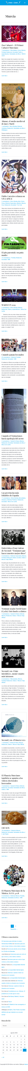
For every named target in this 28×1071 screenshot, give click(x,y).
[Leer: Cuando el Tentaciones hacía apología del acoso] (14, 410)
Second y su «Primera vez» (14, 740)
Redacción (9, 52)
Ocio (3, 205)
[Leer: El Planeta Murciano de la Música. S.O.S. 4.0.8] (14, 875)
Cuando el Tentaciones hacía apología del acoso (13, 437)
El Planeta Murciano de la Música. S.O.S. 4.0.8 (13, 892)
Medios (19, 203)
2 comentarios (5, 201)
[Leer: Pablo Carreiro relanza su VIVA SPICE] (14, 176)
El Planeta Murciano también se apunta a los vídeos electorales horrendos (12, 779)
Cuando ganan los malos (13, 354)
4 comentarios (5, 556)
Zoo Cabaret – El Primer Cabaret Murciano (12, 46)
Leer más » (5, 76)
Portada (4, 52)
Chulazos (4, 500)
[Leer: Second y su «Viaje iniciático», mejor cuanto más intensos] (13, 656)
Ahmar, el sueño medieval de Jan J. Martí (13, 122)
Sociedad (15, 52)
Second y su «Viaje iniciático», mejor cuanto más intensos (13, 674)
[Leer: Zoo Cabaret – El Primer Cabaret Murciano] (14, 33)
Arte (19, 201)
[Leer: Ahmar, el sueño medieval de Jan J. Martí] (13, 100)
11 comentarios (6, 498)
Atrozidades (13, 50)
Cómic (22, 201)
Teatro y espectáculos (14, 309)
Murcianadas (13, 679)
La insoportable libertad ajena (16, 970)
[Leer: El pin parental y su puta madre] (14, 243)
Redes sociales (17, 557)
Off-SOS (5, 828)
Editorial (19, 126)
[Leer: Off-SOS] (14, 817)
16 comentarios (6, 830)
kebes (26, 1064)
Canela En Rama (14, 441)
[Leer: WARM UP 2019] (14, 295)
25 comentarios (6, 357)
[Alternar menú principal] (24, 2)
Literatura (4, 128)
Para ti (10, 1001)
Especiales (13, 203)
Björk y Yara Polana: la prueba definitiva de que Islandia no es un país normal (13, 1012)
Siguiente (14, 929)
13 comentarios (6, 257)
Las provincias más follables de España (10, 494)
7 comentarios (5, 50)
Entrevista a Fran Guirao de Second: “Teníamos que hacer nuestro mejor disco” (14, 551)
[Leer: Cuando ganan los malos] (14, 345)
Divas (19, 50)
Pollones (14, 500)
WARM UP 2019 (9, 305)
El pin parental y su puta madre (12, 253)
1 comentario (5, 126)
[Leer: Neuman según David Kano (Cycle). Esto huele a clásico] (14, 597)
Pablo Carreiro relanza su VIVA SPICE (13, 197)
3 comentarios (5, 307)
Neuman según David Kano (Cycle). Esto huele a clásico (14, 610)
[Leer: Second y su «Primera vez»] (14, 724)
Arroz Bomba (13, 126)
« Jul (3, 1057)
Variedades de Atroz (15, 54)
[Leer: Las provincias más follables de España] (14, 483)
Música (23, 50)
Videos (24, 557)
